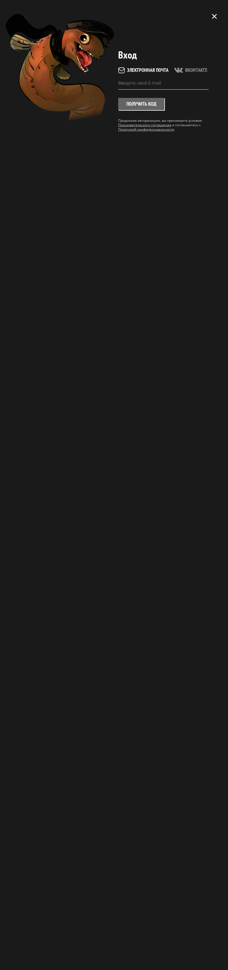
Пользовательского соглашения (144, 125)
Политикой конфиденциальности (146, 129)
